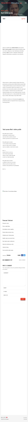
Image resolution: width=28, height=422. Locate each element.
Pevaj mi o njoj (6, 223)
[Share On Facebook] (22, 255)
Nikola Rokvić (5, 11)
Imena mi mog (5, 247)
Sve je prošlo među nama (8, 250)
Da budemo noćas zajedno (8, 229)
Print (24, 19)
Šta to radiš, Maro (6, 226)
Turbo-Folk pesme (19, 14)
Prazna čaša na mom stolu (8, 232)
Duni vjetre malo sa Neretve (8, 241)
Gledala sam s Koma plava (8, 235)
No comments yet (7, 260)
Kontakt (25, 419)
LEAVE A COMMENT (22, 259)
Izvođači (25, 417)
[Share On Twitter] (24, 255)
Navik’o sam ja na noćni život (8, 238)
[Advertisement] (14, 33)
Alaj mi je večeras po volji (8, 244)
